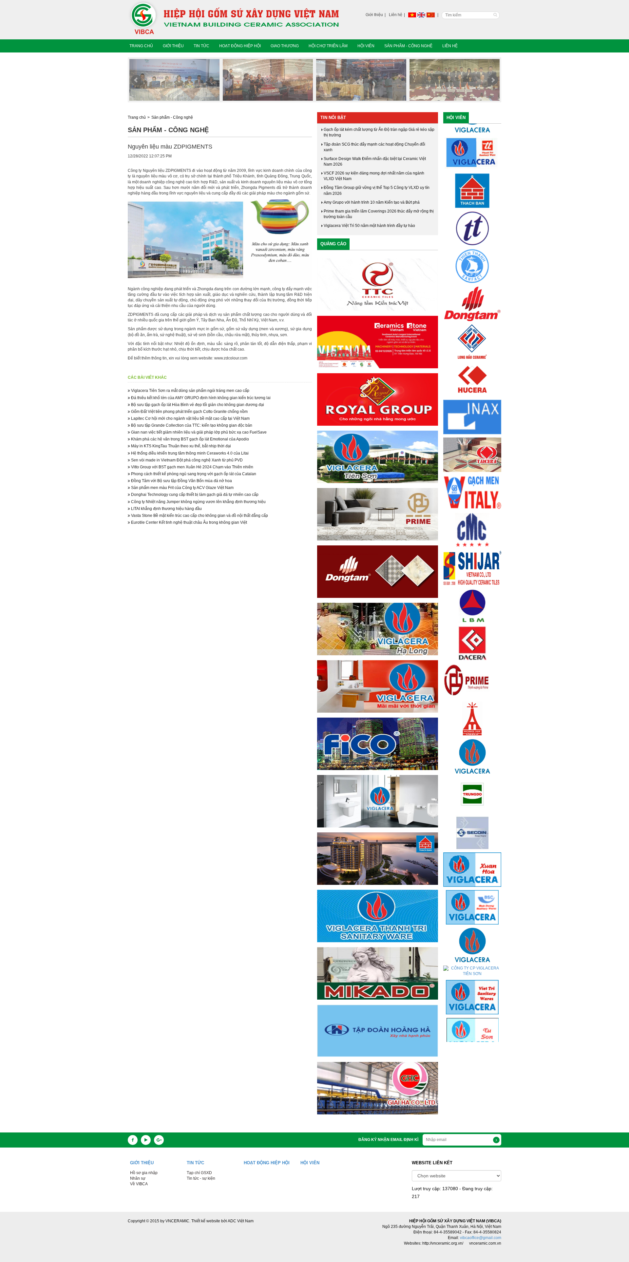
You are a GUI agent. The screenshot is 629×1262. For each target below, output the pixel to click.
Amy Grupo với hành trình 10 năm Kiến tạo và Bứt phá (372, 202)
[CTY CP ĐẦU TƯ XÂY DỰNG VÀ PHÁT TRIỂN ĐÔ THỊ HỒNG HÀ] (472, 666)
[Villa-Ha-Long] (377, 629)
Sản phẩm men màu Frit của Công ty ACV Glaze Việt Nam (182, 487)
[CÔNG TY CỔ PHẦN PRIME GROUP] (472, 628)
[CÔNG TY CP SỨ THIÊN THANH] (472, 214)
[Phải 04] (377, 858)
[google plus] (159, 1140)
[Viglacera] (377, 686)
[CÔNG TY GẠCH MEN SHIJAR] (472, 515)
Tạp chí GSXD (199, 1172)
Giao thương (285, 46)
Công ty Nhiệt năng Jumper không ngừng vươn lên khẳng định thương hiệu (198, 501)
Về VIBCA (139, 1184)
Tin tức (201, 46)
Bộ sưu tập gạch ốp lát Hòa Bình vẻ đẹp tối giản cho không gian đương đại (197, 404)
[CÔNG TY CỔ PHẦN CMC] (472, 478)
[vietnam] (412, 15)
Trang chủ (141, 46)
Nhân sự (137, 1178)
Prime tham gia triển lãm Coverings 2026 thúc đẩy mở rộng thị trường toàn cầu (379, 214)
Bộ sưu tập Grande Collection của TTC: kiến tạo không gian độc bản (191, 425)
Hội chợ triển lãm (328, 46)
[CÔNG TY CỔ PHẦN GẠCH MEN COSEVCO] (472, 591)
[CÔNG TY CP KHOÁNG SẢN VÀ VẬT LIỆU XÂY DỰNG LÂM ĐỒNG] (472, 553)
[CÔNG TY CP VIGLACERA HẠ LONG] (472, 892)
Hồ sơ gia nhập (144, 1172)
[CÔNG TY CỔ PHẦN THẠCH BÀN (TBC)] (472, 138)
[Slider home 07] (361, 80)
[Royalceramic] (377, 399)
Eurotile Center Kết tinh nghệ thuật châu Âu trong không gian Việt (188, 522)
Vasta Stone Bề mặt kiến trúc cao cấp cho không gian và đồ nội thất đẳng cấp (199, 515)
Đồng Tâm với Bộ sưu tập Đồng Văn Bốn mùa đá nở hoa (181, 480)
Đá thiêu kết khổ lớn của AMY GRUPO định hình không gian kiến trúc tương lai (200, 398)
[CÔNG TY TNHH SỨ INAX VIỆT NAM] (472, 364)
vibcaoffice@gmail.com (480, 1237)
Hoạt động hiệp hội (240, 46)
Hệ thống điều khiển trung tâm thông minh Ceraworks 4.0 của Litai (189, 453)
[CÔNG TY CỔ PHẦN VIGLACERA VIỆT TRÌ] (472, 945)
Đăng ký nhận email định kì (388, 1139)
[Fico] (377, 744)
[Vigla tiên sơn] (377, 457)
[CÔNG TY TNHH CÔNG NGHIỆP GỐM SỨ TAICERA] (472, 402)
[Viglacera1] (377, 801)
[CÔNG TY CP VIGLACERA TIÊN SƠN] (472, 918)
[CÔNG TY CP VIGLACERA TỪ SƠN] (472, 982)
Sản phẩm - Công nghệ (408, 46)
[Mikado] (377, 973)
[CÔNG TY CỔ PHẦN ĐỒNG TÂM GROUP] (472, 251)
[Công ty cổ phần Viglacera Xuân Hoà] (472, 817)
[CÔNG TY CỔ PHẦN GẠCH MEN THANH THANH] (472, 176)
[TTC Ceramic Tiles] (377, 284)
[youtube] (146, 1140)
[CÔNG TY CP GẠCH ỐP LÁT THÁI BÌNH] (472, 289)
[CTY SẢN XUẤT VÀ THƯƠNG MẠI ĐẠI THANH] (472, 1020)
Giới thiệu (374, 14)
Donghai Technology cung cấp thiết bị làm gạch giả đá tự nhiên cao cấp (194, 494)
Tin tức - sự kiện (201, 1178)
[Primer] (377, 514)
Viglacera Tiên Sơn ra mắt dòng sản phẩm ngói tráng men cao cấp (189, 390)
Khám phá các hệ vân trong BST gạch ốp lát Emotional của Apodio (189, 439)
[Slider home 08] (455, 80)
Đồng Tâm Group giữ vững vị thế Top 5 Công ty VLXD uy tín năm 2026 (376, 190)
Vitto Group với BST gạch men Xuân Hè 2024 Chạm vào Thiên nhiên (191, 467)
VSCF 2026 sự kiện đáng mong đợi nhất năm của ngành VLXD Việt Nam (374, 176)
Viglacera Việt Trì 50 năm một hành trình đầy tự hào (369, 225)
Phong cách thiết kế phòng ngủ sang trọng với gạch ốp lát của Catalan (193, 474)
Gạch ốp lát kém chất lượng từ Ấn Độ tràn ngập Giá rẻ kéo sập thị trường (379, 132)
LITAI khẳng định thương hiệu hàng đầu (166, 508)
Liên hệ (395, 14)
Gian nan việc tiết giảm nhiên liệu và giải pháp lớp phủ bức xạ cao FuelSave (198, 432)
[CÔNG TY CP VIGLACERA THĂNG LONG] (472, 704)
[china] (431, 15)
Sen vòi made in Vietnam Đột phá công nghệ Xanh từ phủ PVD (186, 460)
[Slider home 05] (174, 80)
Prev (136, 80)
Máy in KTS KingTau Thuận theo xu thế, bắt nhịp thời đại (180, 446)
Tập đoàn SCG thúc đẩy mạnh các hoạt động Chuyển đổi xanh (374, 147)
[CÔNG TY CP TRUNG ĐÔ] (472, 742)
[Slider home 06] (268, 80)
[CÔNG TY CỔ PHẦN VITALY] (472, 440)
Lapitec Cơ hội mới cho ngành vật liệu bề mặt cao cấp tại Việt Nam (190, 418)
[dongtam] (377, 571)
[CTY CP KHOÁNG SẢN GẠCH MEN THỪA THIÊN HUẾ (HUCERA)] (472, 327)
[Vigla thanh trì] (377, 916)
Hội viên (365, 46)
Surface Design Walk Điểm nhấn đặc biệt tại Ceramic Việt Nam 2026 (375, 161)
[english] (421, 15)
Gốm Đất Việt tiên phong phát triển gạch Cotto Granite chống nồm (189, 411)
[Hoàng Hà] (377, 1031)
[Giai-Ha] (377, 1088)
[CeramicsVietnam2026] (377, 342)
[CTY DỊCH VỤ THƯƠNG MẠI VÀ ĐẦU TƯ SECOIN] (472, 779)
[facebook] (133, 1140)
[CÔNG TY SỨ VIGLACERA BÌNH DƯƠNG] (472, 855)
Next (492, 80)
